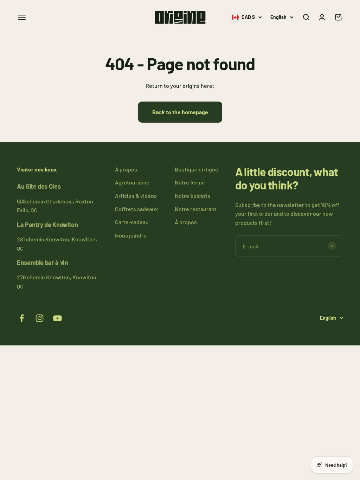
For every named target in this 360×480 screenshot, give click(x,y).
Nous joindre (131, 235)
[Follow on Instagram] (39, 318)
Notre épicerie (193, 195)
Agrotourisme (132, 182)
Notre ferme (190, 182)
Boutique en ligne (196, 169)
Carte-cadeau (132, 222)
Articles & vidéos (136, 195)
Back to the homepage (180, 112)
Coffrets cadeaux (136, 209)
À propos (126, 169)
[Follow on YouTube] (57, 318)
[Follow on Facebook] (21, 318)
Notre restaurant (196, 209)
